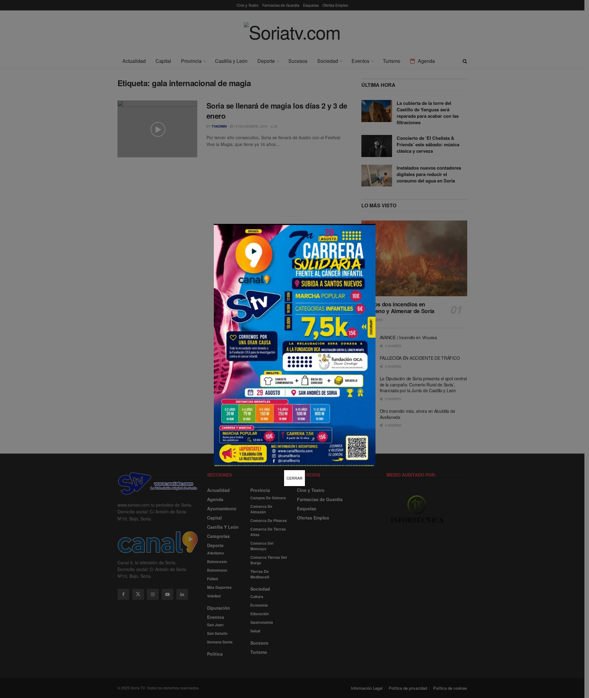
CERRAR (294, 478)
